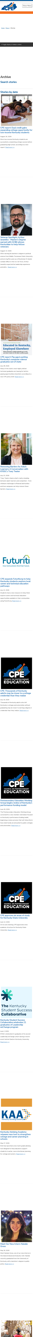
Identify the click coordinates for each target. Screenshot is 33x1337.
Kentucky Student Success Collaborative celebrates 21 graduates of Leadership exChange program (13, 1023)
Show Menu (27, 6)
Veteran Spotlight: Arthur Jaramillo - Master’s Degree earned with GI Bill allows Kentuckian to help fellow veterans (13, 242)
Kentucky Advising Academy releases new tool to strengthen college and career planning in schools (15, 1135)
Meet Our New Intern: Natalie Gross (14, 1245)
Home (2, 28)
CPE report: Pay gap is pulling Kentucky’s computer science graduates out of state (14, 359)
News (7, 28)
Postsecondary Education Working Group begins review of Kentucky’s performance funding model (16, 803)
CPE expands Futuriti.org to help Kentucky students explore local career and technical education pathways (15, 582)
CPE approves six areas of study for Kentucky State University (15, 916)
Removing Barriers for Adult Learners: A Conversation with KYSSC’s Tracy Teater (14, 469)
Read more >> (10, 147)
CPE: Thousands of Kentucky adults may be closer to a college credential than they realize (15, 693)
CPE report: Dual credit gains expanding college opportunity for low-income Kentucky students (16, 130)
